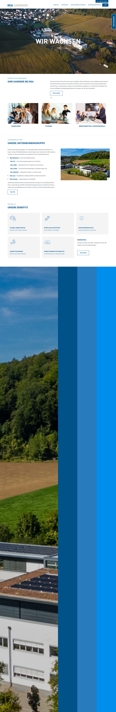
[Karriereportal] (18, 6)
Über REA (12, 192)
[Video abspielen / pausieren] (114, 72)
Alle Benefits (83, 253)
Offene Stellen (56, 93)
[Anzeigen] (85, 164)
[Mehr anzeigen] (51, 98)
